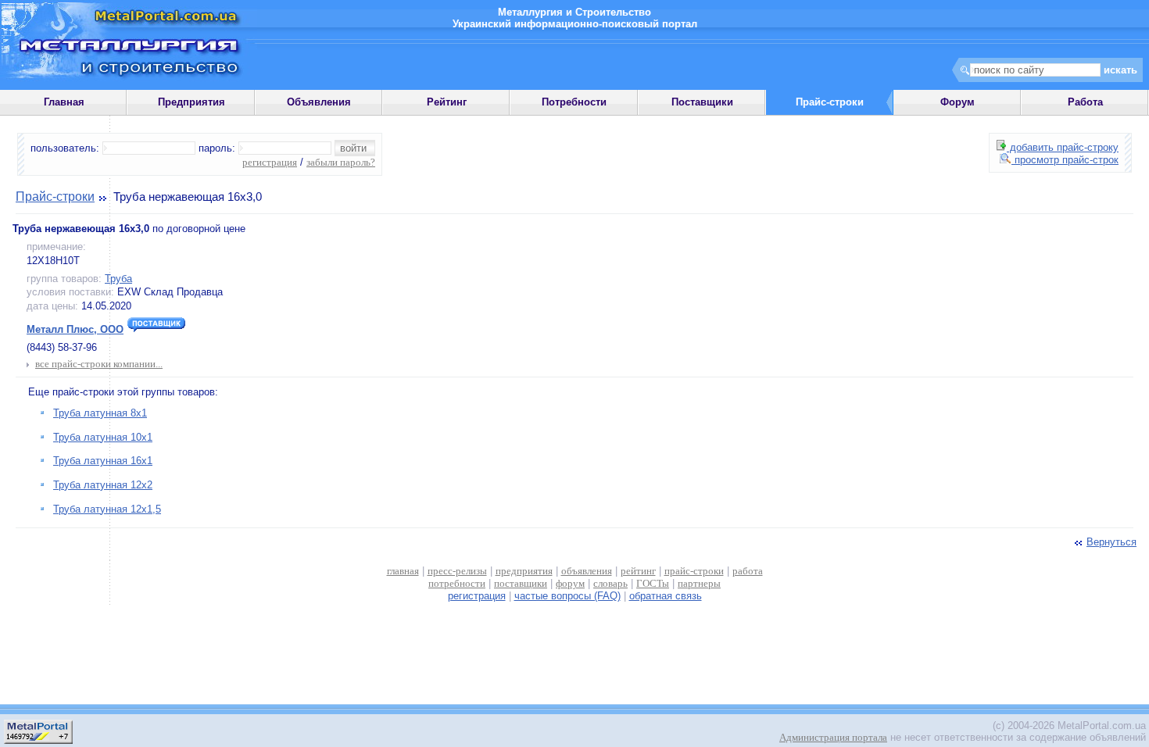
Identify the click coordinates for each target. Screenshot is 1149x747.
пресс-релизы (457, 571)
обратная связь (665, 596)
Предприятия (191, 102)
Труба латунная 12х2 (102, 485)
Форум (957, 102)
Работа (1085, 102)
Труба (118, 278)
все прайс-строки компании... (99, 364)
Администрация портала (833, 737)
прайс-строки (694, 571)
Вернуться (1111, 542)
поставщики (520, 583)
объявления (586, 571)
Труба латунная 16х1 (102, 460)
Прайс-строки (55, 196)
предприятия (524, 571)
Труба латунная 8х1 (100, 413)
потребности (456, 583)
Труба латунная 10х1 (102, 437)
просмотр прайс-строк (1065, 160)
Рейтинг (447, 102)
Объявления (319, 102)
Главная (64, 102)
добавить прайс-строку (1063, 147)
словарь (610, 583)
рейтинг (638, 571)
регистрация (269, 162)
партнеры (699, 583)
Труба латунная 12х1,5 (107, 509)
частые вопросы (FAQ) (567, 596)
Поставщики (702, 102)
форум (570, 583)
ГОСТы (652, 583)
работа (747, 571)
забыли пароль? (340, 162)
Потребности (574, 102)
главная (403, 571)
